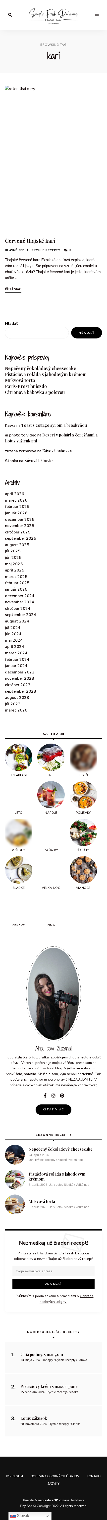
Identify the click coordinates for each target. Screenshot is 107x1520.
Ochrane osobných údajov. (53, 783)
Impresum (15, 805)
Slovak (22, 1516)
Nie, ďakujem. (53, 1503)
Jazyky (54, 817)
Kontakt (90, 805)
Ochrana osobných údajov (53, 805)
